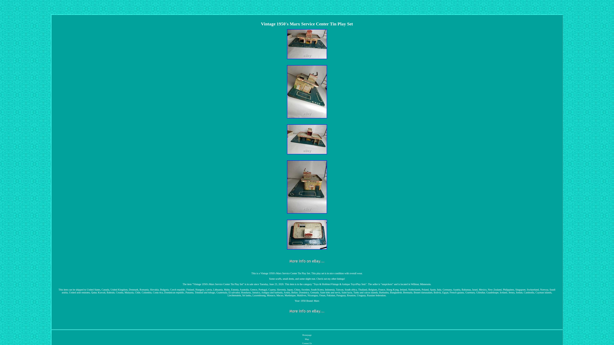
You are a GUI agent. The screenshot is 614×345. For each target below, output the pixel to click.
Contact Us (307, 343)
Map (307, 339)
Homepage (307, 335)
